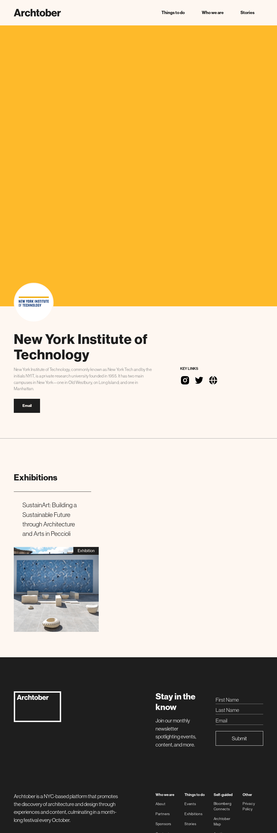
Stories (247, 12)
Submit (239, 738)
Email (27, 405)
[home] (37, 12)
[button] (173, 12)
